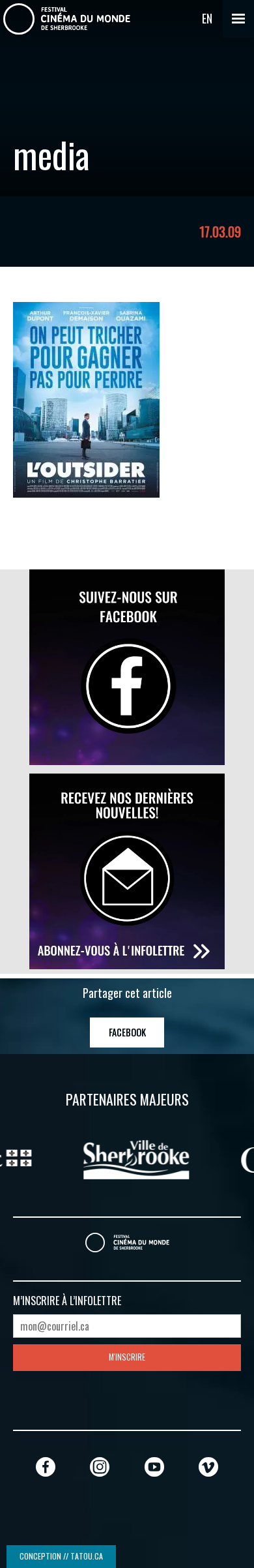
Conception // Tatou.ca (61, 1555)
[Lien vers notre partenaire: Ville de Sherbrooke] (127, 1157)
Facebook (127, 1032)
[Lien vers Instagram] (99, 1466)
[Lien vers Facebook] (45, 1466)
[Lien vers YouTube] (154, 1466)
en (207, 18)
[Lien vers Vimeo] (208, 1466)
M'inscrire (127, 1357)
